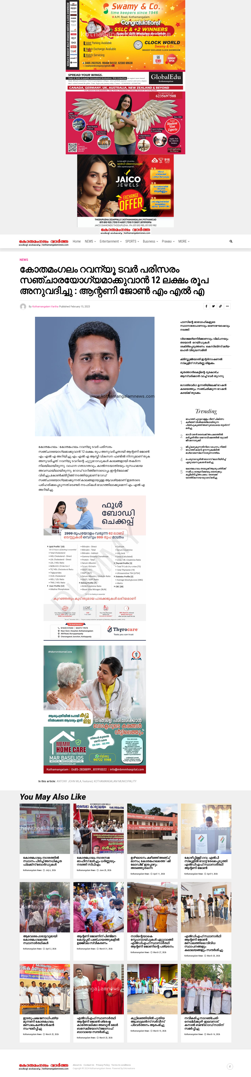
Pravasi (167, 241)
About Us (77, 1065)
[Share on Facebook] (206, 306)
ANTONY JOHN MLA (69, 781)
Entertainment (109, 241)
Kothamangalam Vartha (45, 306)
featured (87, 781)
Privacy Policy (103, 1065)
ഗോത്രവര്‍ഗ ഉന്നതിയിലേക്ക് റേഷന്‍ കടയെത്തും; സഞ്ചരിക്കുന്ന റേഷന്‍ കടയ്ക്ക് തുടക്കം (203, 389)
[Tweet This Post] (213, 306)
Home (77, 241)
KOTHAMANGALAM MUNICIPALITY (115, 781)
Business (149, 241)
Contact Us (88, 1065)
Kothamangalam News (32, 870)
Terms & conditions (121, 1065)
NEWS (89, 241)
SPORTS (131, 241)
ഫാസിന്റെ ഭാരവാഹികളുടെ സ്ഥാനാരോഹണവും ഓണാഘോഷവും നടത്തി (205, 325)
